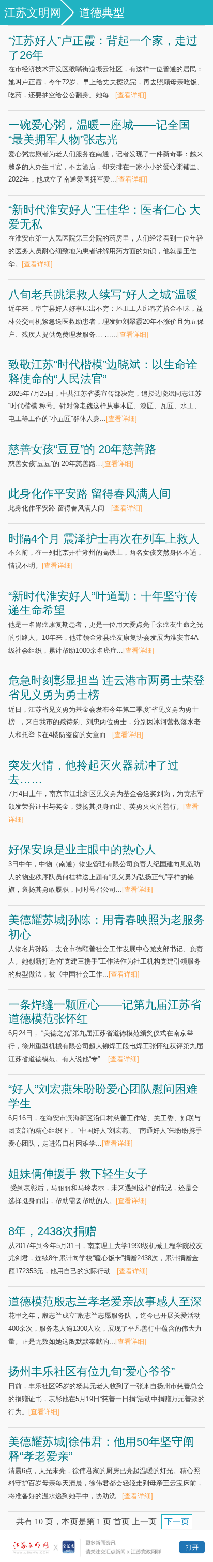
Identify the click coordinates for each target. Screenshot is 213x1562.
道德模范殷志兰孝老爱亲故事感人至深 (105, 1301)
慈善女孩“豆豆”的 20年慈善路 (82, 449)
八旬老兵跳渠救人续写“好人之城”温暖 (102, 294)
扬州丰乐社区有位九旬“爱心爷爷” (91, 1371)
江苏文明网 (32, 12)
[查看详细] (130, 95)
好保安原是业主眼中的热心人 (82, 849)
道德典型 (102, 12)
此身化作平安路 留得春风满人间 (89, 493)
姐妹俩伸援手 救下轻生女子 (78, 1173)
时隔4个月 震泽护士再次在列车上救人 (104, 538)
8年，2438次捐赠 (52, 1231)
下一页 (176, 1521)
